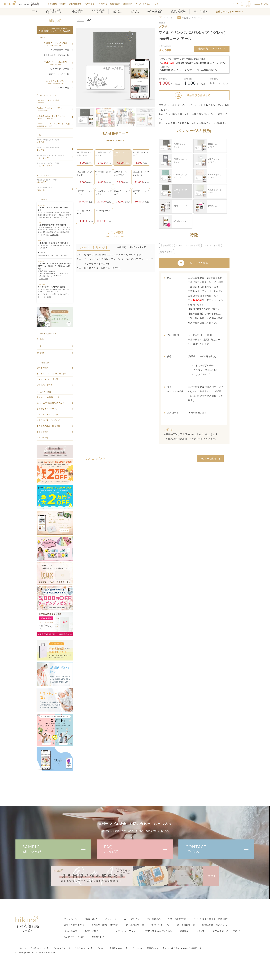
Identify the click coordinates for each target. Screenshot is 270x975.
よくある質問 (111, 849)
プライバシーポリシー (126, 931)
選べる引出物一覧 (135, 925)
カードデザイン (132, 919)
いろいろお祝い (143, 4)
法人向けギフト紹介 (74, 936)
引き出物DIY (91, 919)
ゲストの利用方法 (177, 919)
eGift (156, 4)
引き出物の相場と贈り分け (105, 925)
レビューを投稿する (210, 458)
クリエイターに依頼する (211, 919)
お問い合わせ (196, 849)
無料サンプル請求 (31, 849)
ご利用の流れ (75, 4)
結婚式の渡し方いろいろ (214, 925)
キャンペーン (70, 919)
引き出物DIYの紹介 (57, 4)
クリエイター (226, 931)
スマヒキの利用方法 (74, 925)
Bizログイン (98, 936)
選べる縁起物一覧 (186, 925)
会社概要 (184, 931)
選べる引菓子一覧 (160, 925)
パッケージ (110, 919)
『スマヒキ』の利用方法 (95, 4)
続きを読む (54, 235)
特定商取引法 (158, 931)
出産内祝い (128, 4)
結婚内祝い (115, 4)
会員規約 (200, 931)
